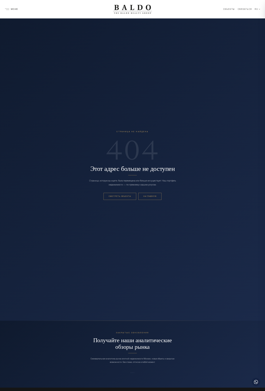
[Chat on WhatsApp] (256, 382)
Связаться (245, 9)
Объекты (229, 9)
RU (256, 9)
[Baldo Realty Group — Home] (132, 9)
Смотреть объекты (120, 196)
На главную (149, 196)
